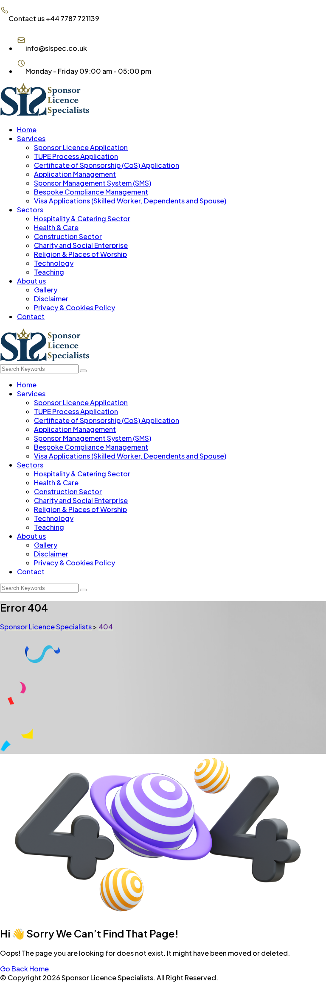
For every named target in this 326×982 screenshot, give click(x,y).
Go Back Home (24, 968)
